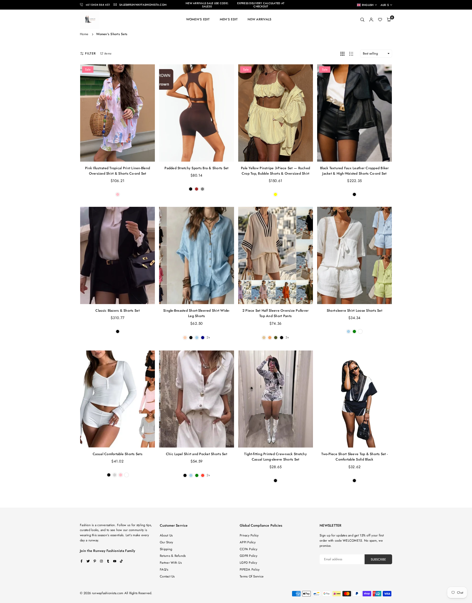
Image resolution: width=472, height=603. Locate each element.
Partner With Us (171, 562)
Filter (90, 53)
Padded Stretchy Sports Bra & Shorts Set (196, 168)
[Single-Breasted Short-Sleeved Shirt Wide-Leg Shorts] (196, 255)
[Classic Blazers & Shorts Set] (117, 255)
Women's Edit (198, 19)
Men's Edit (229, 19)
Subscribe (378, 559)
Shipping (166, 549)
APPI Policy (248, 542)
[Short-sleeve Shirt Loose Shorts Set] (354, 255)
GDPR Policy (248, 555)
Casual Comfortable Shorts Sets (117, 453)
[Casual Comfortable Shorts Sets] (117, 399)
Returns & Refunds (173, 555)
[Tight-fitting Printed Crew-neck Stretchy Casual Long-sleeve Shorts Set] (275, 399)
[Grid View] (342, 53)
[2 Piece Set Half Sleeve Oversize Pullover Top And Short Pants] (275, 255)
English (368, 5)
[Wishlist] (380, 19)
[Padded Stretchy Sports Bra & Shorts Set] (196, 113)
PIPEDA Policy (250, 569)
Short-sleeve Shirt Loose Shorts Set (354, 310)
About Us (166, 535)
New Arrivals (259, 19)
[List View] (351, 53)
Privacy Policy (249, 535)
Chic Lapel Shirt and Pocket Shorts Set (196, 453)
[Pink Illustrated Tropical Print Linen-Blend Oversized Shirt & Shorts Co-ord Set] (117, 113)
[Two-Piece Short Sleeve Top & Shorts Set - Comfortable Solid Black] (354, 399)
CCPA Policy (248, 549)
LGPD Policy (248, 562)
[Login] (371, 19)
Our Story (166, 542)
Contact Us (167, 576)
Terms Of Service (252, 576)
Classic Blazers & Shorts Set (117, 310)
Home (84, 34)
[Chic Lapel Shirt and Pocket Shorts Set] (196, 399)
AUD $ (385, 5)
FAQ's (164, 569)
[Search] (362, 19)
